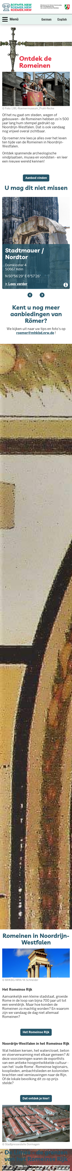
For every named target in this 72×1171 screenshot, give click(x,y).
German (46, 19)
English (62, 19)
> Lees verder (16, 284)
